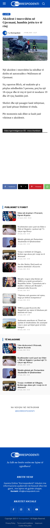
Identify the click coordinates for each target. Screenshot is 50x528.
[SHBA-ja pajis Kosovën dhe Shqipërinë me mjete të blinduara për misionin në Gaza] (9, 311)
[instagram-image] (8, 422)
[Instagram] (21, 509)
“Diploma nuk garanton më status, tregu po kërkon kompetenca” (31, 296)
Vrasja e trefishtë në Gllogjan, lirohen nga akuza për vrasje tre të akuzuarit (31, 254)
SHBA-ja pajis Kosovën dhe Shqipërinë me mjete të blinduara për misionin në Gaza (32, 310)
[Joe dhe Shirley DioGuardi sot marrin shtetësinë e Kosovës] (9, 267)
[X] (29, 509)
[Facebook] (13, 509)
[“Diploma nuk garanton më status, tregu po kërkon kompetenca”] (9, 298)
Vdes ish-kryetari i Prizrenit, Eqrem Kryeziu (30, 214)
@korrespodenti (25, 411)
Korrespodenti (15, 33)
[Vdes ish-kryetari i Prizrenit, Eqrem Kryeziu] (9, 216)
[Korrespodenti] (5, 33)
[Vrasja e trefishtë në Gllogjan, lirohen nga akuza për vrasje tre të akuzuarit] (9, 255)
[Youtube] (36, 509)
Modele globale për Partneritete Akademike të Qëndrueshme (30, 240)
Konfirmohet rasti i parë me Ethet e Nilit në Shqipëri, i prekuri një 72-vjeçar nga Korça (32, 229)
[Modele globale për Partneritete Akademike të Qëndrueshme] (9, 242)
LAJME (6, 14)
